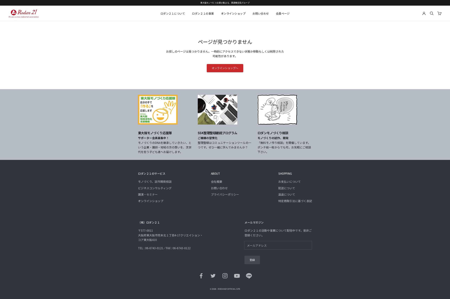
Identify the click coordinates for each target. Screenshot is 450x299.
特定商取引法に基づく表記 (295, 201)
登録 (252, 260)
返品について (286, 194)
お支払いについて (289, 181)
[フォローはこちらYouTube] (237, 276)
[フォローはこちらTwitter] (213, 276)
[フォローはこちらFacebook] (201, 276)
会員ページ (283, 13)
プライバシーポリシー (225, 194)
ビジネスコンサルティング (155, 188)
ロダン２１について (172, 13)
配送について (286, 188)
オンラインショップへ (225, 68)
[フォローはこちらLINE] (249, 276)
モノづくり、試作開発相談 (155, 181)
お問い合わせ (260, 13)
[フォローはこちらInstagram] (225, 276)
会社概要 (216, 181)
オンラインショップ (233, 13)
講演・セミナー (148, 194)
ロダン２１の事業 (203, 13)
